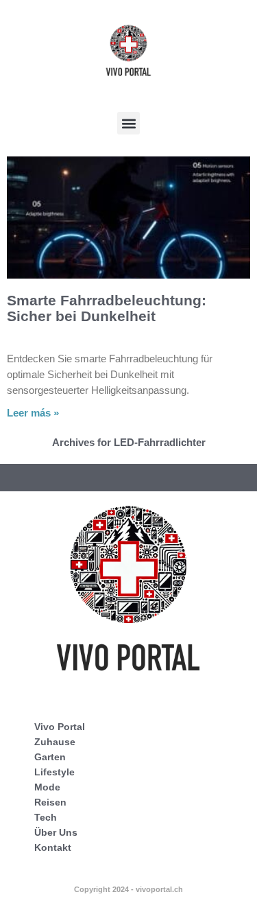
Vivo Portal (59, 726)
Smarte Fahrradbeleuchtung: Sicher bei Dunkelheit (106, 308)
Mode (47, 787)
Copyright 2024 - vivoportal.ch (128, 889)
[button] (128, 123)
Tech (45, 817)
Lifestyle (54, 771)
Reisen (50, 802)
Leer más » (33, 413)
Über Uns (55, 832)
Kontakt (52, 847)
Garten (50, 756)
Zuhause (54, 741)
